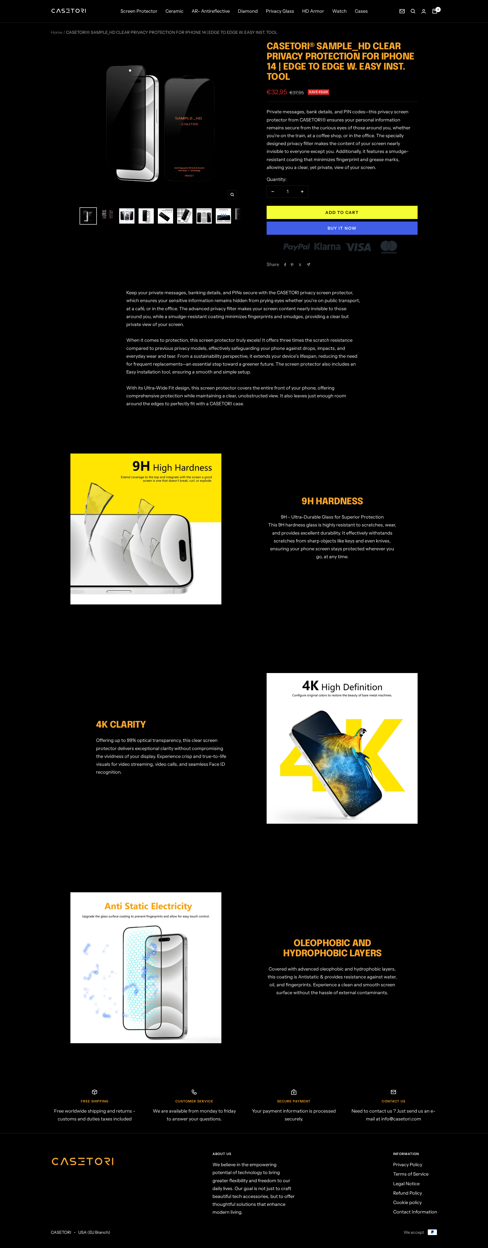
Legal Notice (406, 1184)
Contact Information (415, 1212)
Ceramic (174, 11)
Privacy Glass (280, 11)
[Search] (413, 11)
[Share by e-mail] (308, 264)
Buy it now (342, 228)
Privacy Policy (407, 1164)
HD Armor (313, 11)
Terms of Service (411, 1174)
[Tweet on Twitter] (300, 265)
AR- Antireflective (211, 11)
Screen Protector (138, 11)
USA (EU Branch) (94, 1232)
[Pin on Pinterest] (292, 265)
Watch (339, 11)
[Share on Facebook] (285, 265)
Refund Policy (407, 1193)
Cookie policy (407, 1202)
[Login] (423, 11)
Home (56, 32)
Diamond (248, 11)
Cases (361, 11)
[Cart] (434, 11)
